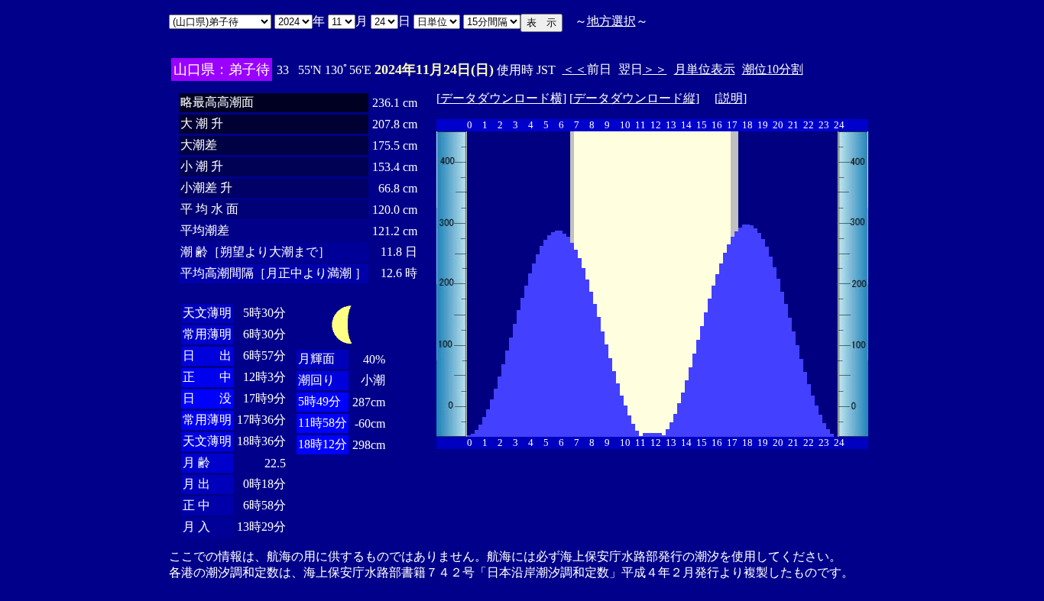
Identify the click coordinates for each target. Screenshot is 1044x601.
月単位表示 (704, 69)
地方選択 (611, 21)
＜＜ (575, 69)
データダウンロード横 (501, 98)
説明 (730, 98)
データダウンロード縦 (634, 98)
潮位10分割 (772, 69)
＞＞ (655, 69)
